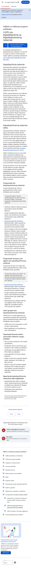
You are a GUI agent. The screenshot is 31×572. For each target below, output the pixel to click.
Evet (11, 414)
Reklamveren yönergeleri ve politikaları (15, 491)
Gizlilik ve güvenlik (10, 487)
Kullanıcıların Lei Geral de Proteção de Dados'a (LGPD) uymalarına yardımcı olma (17, 500)
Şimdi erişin (6, 552)
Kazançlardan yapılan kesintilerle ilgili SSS (16, 484)
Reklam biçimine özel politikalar (14, 473)
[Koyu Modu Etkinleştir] (15, 562)
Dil (4, 560)
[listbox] (8, 563)
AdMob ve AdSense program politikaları (15, 452)
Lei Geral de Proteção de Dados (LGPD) (16, 494)
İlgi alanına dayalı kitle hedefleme (13, 221)
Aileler (7, 477)
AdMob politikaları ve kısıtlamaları (14, 456)
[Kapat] (30, 10)
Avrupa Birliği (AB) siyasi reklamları (14, 514)
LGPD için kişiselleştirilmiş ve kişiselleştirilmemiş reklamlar (15, 506)
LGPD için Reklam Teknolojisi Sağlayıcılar (17, 511)
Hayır (19, 414)
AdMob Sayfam (6, 14)
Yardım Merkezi (5, 6)
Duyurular (13, 6)
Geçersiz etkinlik (10, 480)
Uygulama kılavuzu (10, 470)
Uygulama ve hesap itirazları (13, 463)
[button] (2, 2)
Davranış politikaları (11, 466)
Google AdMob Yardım (12, 2)
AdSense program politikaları (13, 459)
